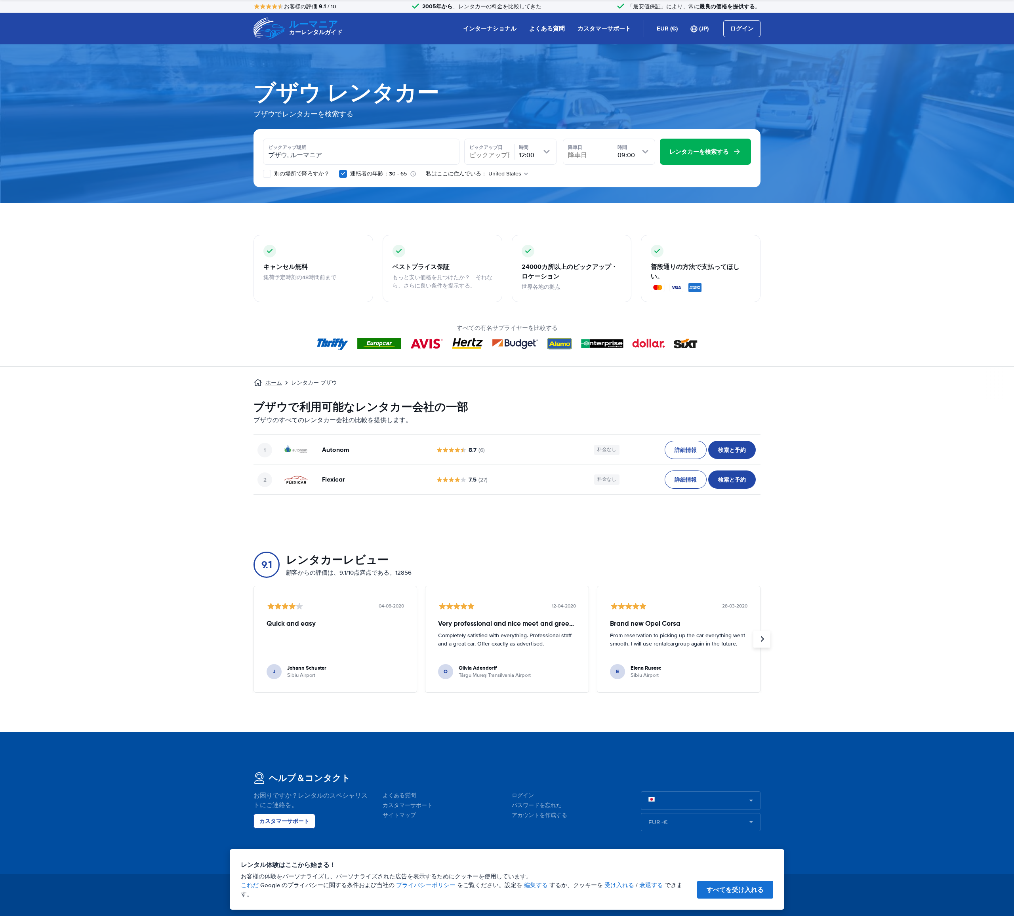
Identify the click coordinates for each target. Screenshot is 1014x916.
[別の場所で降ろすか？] (267, 174)
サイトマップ (399, 815)
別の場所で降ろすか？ (301, 173)
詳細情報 (686, 450)
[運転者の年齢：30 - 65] (343, 174)
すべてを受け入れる (735, 889)
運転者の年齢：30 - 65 (378, 173)
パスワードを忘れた (537, 805)
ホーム (273, 382)
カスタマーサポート (604, 28)
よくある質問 (547, 28)
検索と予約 (732, 450)
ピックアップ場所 (287, 147)
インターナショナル (490, 28)
